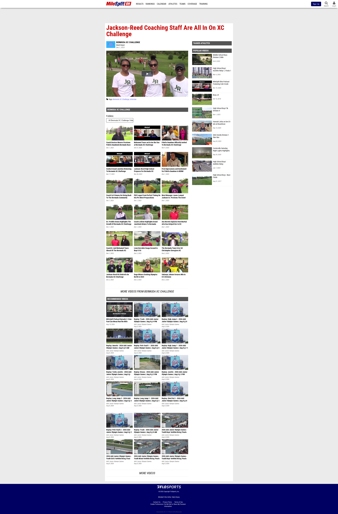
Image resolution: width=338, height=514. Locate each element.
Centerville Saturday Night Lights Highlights (221, 149)
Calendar (161, 4)
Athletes (172, 4)
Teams (182, 4)
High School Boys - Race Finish (221, 176)
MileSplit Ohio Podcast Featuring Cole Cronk (221, 83)
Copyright (167, 491)
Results (139, 4)
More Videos (147, 473)
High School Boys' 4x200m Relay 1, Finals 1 (222, 69)
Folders (109, 116)
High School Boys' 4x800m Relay (219, 163)
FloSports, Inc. (174, 491)
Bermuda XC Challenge (128, 42)
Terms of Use (178, 502)
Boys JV (216, 95)
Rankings (150, 4)
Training (203, 4)
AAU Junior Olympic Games (142, 324)
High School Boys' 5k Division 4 (220, 109)
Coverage (192, 4)
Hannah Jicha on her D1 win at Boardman (222, 123)
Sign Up (316, 4)
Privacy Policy (167, 502)
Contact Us (156, 502)
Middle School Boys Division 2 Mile (220, 56)
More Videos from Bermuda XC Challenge (147, 291)
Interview (133, 99)
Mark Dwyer (120, 45)
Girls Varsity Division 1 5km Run (221, 136)
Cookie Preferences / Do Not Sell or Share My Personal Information (168, 505)
